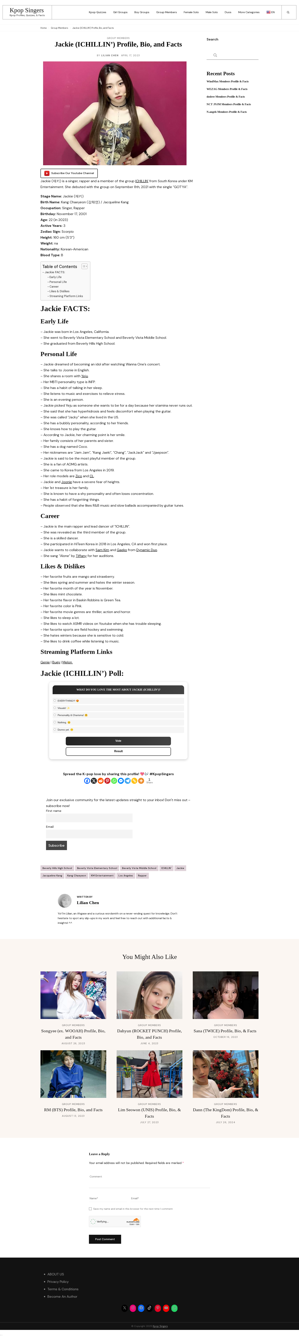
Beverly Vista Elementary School (97, 868)
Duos (228, 12)
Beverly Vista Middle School (139, 868)
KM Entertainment (102, 875)
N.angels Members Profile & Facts (227, 111)
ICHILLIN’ (141, 181)
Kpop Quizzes (97, 12)
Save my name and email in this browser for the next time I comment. (133, 1208)
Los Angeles (126, 875)
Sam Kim (102, 550)
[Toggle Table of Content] (83, 266)
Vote (118, 740)
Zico (78, 476)
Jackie (180, 868)
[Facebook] (87, 781)
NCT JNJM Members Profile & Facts (229, 104)
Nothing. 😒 (64, 722)
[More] (141, 781)
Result (118, 751)
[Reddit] (101, 781)
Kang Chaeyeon (76, 875)
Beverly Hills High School (57, 868)
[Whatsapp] (114, 781)
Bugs (56, 662)
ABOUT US (55, 1274)
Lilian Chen (110, 55)
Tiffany (81, 556)
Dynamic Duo (146, 550)
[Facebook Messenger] (121, 781)
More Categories (249, 12)
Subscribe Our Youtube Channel (72, 173)
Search (212, 39)
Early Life (55, 277)
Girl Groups (120, 12)
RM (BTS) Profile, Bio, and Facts (73, 1109)
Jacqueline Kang (52, 875)
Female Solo (191, 12)
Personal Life (58, 282)
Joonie (66, 482)
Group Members (166, 12)
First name (53, 811)
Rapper (142, 875)
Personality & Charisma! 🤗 (73, 715)
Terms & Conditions (63, 1289)
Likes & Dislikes (59, 291)
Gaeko (122, 550)
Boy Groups (141, 12)
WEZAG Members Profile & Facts (227, 89)
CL (92, 476)
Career (54, 286)
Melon (67, 662)
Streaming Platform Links (66, 296)
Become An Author (62, 1296)
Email (50, 827)
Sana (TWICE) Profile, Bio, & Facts (225, 1030)
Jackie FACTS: (55, 272)
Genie (45, 662)
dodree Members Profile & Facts (226, 96)
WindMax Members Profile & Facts (228, 81)
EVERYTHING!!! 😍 (68, 700)
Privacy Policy (58, 1281)
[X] (94, 781)
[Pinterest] (107, 781)
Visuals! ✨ (64, 708)
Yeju (84, 376)
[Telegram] (128, 781)
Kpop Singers (27, 10)
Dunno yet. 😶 (65, 729)
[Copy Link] (134, 781)
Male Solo (212, 12)
